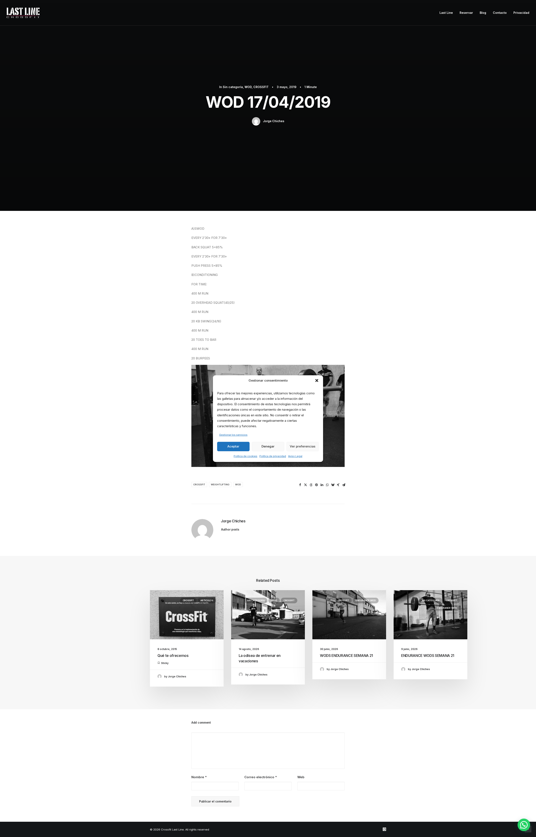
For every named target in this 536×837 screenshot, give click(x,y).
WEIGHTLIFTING (220, 484)
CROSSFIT (261, 87)
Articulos (206, 600)
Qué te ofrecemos (173, 656)
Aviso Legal (295, 456)
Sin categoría (233, 87)
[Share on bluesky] (332, 484)
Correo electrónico (260, 777)
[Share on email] (343, 484)
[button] (317, 380)
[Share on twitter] (305, 484)
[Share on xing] (338, 484)
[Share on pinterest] (316, 484)
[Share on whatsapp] (327, 484)
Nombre (199, 777)
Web (300, 777)
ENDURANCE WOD (366, 600)
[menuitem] (447, 13)
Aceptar (233, 446)
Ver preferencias (302, 446)
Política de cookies (245, 456)
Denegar (268, 446)
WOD (248, 87)
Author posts (230, 529)
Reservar (466, 12)
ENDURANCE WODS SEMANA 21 (427, 656)
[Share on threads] (310, 484)
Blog (483, 12)
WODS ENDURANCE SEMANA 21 (346, 656)
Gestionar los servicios (233, 434)
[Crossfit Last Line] (23, 13)
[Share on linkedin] (321, 484)
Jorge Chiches (273, 121)
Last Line (446, 12)
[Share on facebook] (300, 484)
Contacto (500, 12)
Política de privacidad (272, 456)
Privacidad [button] (521, 12)
